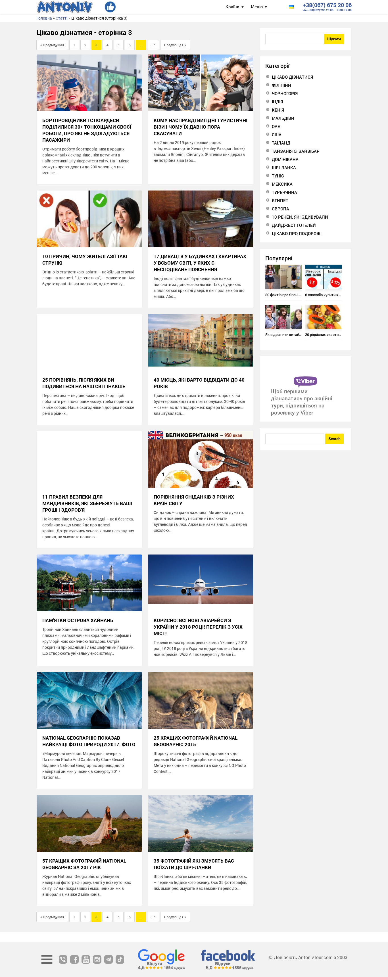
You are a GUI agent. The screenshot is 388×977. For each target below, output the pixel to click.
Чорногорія (285, 93)
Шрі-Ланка (284, 167)
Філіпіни (281, 85)
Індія (277, 101)
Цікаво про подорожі (297, 233)
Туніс (278, 176)
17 (153, 45)
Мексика (282, 184)
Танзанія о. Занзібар (296, 151)
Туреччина (284, 192)
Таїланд (281, 143)
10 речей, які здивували (300, 217)
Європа (280, 209)
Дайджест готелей (294, 225)
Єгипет (280, 200)
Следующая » (175, 45)
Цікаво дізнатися (292, 77)
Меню (257, 6)
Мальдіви (283, 118)
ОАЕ (276, 126)
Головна (44, 18)
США (276, 134)
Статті (62, 18)
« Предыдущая (52, 45)
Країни (232, 6)
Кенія (278, 110)
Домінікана (285, 159)
